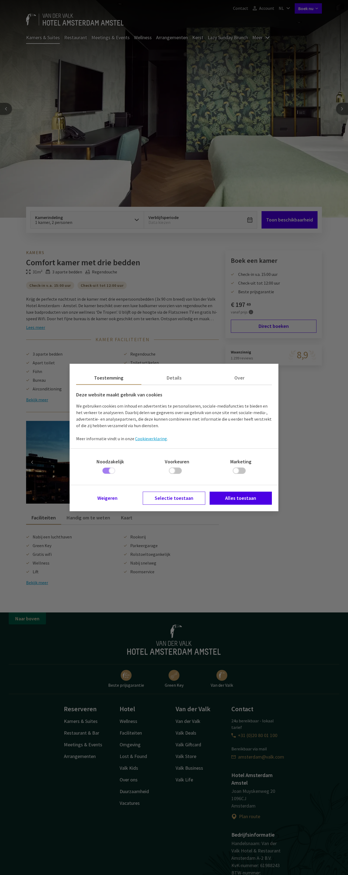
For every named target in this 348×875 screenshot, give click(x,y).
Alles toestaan (240, 498)
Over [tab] (239, 378)
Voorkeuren (177, 461)
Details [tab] (174, 378)
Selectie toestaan (174, 498)
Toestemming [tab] (108, 378)
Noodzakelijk (110, 461)
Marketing (240, 461)
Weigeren (107, 498)
